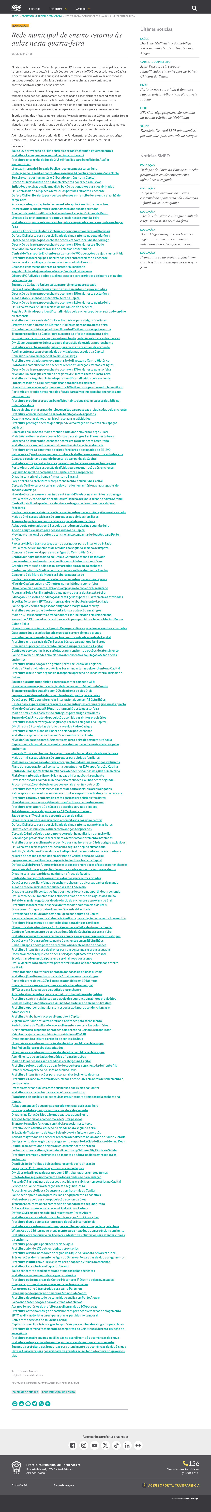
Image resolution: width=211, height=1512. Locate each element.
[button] (194, 8)
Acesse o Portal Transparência (173, 1485)
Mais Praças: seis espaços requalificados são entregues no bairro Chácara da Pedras (168, 71)
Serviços (34, 8)
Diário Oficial (19, 1485)
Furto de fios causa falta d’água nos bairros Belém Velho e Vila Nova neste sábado (168, 94)
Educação (20, 25)
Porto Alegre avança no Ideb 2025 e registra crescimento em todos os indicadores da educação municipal (167, 238)
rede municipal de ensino (58, 1392)
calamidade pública (25, 1392)
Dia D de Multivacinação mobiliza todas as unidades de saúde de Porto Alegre (167, 47)
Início (15, 16)
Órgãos (81, 8)
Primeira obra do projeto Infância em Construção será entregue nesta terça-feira (168, 262)
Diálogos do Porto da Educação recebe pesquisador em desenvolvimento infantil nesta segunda (169, 174)
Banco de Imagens (64, 1485)
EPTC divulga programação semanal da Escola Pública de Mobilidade (167, 115)
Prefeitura (55, 8)
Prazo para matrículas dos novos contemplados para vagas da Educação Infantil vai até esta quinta (169, 197)
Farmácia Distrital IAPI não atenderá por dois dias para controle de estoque (168, 133)
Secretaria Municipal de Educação (42, 16)
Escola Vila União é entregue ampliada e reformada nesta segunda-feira (169, 218)
